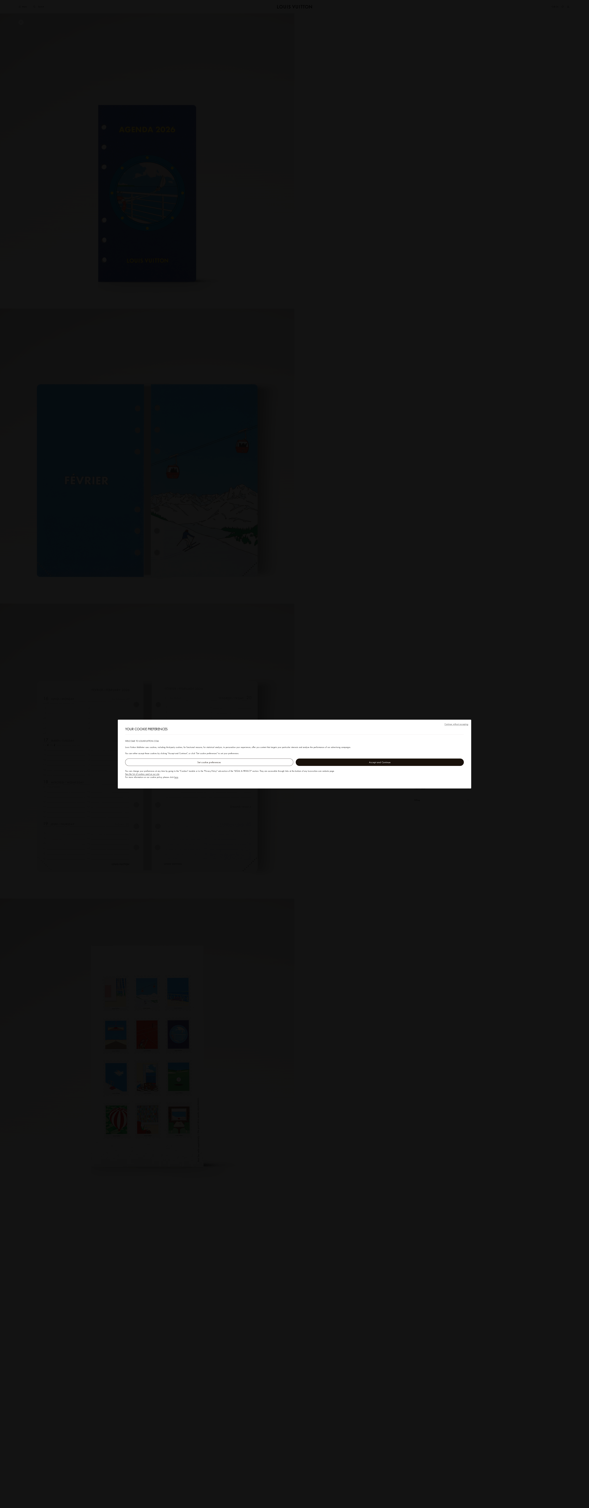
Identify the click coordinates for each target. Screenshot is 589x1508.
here (176, 777)
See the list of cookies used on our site (142, 774)
